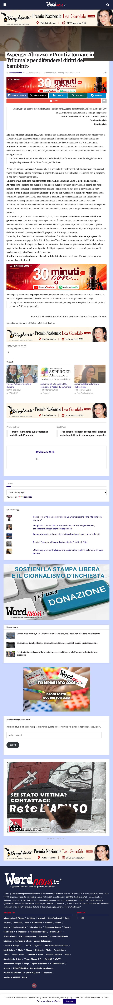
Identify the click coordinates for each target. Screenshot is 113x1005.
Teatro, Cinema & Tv (33, 959)
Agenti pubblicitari (39, 963)
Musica (29, 950)
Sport (67, 954)
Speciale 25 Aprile (35, 954)
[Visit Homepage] (56, 5)
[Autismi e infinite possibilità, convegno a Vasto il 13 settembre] (56, 374)
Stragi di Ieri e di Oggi (12, 959)
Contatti (7, 968)
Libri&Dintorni (9, 950)
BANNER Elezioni (57, 963)
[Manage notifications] (34, 985)
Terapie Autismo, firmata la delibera (18, 385)
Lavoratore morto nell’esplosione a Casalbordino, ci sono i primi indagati (66, 534)
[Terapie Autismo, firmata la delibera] (22, 374)
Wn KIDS (48, 959)
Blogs (26, 963)
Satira (6, 954)
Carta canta (37, 922)
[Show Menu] (5, 5)
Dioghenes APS (19, 927)
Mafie (20, 950)
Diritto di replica (35, 927)
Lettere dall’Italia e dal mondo (56, 945)
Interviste (43, 936)
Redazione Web (15, 72)
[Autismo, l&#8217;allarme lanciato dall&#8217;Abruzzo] (89, 374)
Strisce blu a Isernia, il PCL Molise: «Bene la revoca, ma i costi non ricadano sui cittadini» (58, 634)
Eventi (66, 927)
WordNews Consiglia (12, 963)
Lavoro (28, 945)
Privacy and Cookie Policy (49, 1001)
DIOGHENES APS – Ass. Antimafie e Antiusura (33, 968)
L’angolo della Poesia (59, 936)
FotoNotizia (8, 931)
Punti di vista (50, 72)
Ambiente (31, 918)
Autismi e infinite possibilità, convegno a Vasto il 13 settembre (55, 385)
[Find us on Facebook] (78, 918)
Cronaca (48, 922)
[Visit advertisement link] (56, 18)
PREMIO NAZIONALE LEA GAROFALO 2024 (22, 972)
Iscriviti (13, 744)
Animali (41, 918)
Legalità (37, 945)
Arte (67, 918)
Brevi (27, 922)
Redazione (47, 972)
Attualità (7, 922)
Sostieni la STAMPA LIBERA (15, 977)
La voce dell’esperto (42, 941)
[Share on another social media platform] (104, 101)
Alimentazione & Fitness (14, 918)
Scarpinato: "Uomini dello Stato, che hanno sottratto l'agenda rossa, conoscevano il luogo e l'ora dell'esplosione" (64, 527)
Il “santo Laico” (56, 931)
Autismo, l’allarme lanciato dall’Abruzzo (86, 385)
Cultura (7, 927)
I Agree (69, 1001)
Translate (27, 496)
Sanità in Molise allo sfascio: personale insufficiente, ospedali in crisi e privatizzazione (57, 643)
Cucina (58, 922)
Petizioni (39, 950)
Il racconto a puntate (27, 936)
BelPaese (18, 922)
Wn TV (58, 959)
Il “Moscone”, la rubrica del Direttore (31, 931)
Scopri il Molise (18, 954)
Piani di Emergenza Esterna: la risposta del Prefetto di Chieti (60, 542)
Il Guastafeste (9, 936)
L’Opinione (8, 941)
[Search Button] (107, 4)
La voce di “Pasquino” (13, 945)
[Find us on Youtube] (83, 918)
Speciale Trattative (54, 954)
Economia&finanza (53, 927)
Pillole (48, 950)
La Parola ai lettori (23, 941)
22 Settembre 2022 (34, 72)
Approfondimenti (55, 918)
